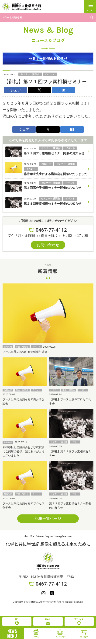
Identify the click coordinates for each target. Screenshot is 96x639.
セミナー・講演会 (30, 74)
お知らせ (8, 347)
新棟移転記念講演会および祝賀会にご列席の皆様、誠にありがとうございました (24, 451)
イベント (49, 74)
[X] (52, 593)
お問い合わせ (48, 245)
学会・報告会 (22, 347)
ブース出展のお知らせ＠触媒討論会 (25, 351)
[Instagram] (43, 593)
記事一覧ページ (48, 518)
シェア (15, 90)
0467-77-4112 (51, 230)
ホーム (36, 636)
